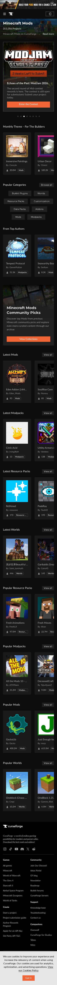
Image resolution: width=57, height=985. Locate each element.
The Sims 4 (8, 881)
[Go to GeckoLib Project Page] (17, 732)
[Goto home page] (11, 13)
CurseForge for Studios (41, 935)
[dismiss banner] (52, 3)
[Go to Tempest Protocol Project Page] (17, 256)
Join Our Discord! (38, 866)
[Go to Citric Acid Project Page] (17, 440)
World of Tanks (10, 901)
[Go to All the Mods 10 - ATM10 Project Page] (17, 673)
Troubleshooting (37, 913)
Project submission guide (14, 918)
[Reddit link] (34, 849)
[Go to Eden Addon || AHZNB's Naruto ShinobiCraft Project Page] (17, 382)
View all (48, 354)
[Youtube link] (16, 849)
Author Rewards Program (10, 924)
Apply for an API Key (12, 931)
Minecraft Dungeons (12, 896)
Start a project (9, 913)
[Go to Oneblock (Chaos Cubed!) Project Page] (17, 790)
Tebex (33, 940)
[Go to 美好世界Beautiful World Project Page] (17, 557)
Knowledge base (38, 908)
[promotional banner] (28, 4)
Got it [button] (28, 978)
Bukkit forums (37, 891)
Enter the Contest (28, 104)
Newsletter (35, 881)
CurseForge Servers (39, 896)
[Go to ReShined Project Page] (17, 498)
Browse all (46, 185)
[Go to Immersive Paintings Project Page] (17, 153)
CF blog (34, 876)
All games (7, 866)
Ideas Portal (35, 871)
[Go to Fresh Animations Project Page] (17, 615)
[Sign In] (50, 14)
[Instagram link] (5, 849)
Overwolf (34, 930)
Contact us (35, 918)
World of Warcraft (11, 876)
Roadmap (34, 886)
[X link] (28, 849)
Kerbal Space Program (13, 891)
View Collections (28, 339)
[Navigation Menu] (4, 13)
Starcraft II (8, 886)
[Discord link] (22, 849)
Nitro (32, 945)
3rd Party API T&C (11, 936)
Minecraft (7, 871)
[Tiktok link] (10, 849)
